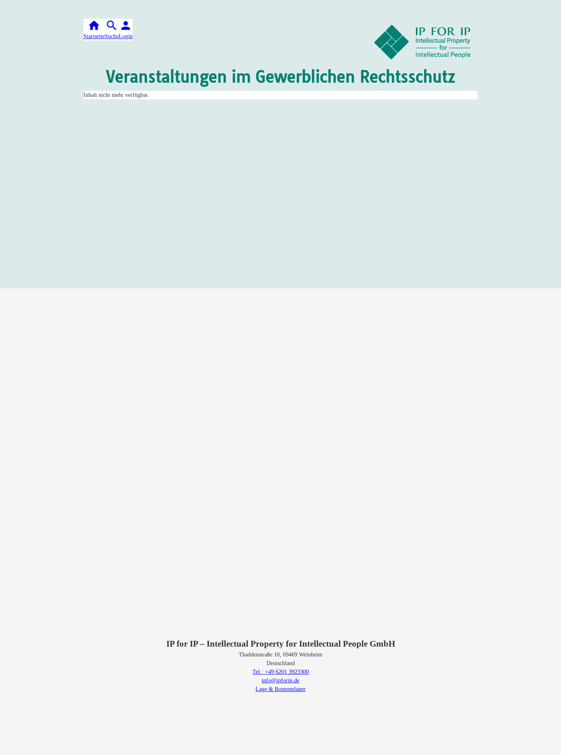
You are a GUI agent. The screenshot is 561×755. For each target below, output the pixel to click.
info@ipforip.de (280, 680)
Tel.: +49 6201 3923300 (281, 672)
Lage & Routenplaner (280, 689)
